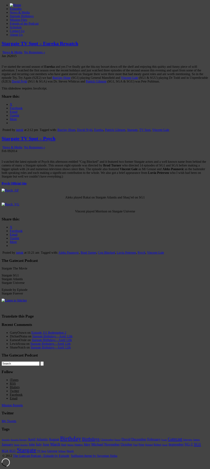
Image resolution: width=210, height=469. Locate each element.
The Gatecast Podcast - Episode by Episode (41, 456)
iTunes (14, 380)
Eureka (98, 130)
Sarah (165, 445)
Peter (141, 444)
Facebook (16, 394)
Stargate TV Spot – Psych (28, 138)
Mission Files (18, 20)
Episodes (16, 8)
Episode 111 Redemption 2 (48, 332)
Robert (157, 444)
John (32, 444)
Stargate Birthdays (22, 16)
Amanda (6, 439)
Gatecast (175, 439)
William (62, 451)
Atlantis (42, 439)
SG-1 (189, 444)
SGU (12, 451)
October (126, 444)
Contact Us (17, 31)
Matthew (78, 445)
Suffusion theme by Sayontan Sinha (94, 456)
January (7, 444)
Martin (70, 445)
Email (13, 398)
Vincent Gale (129, 77)
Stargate (132, 130)
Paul (135, 444)
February (154, 439)
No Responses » (34, 52)
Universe (52, 451)
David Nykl (19, 81)
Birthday (70, 438)
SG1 (197, 444)
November (112, 444)
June (46, 444)
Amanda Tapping (18, 439)
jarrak (19, 130)
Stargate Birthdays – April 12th (52, 336)
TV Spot (145, 130)
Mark (63, 444)
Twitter (14, 391)
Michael (97, 444)
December (138, 439)
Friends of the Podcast (24, 23)
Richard (149, 444)
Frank (164, 440)
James (196, 439)
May (87, 444)
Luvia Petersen (126, 252)
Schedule (16, 27)
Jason (16, 444)
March (55, 444)
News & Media (20, 12)
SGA (5, 451)
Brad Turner (88, 252)
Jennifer (24, 445)
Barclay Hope (61, 77)
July (39, 444)
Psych (141, 252)
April (31, 439)
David (125, 439)
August (54, 439)
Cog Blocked (106, 252)
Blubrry (15, 387)
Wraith (70, 451)
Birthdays (91, 438)
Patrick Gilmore (96, 81)
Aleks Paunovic (68, 252)
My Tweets (9, 421)
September (176, 444)
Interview (187, 439)
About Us (16, 34)
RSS (13, 383)
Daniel (117, 439)
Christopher (107, 439)
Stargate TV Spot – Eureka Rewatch (40, 43)
